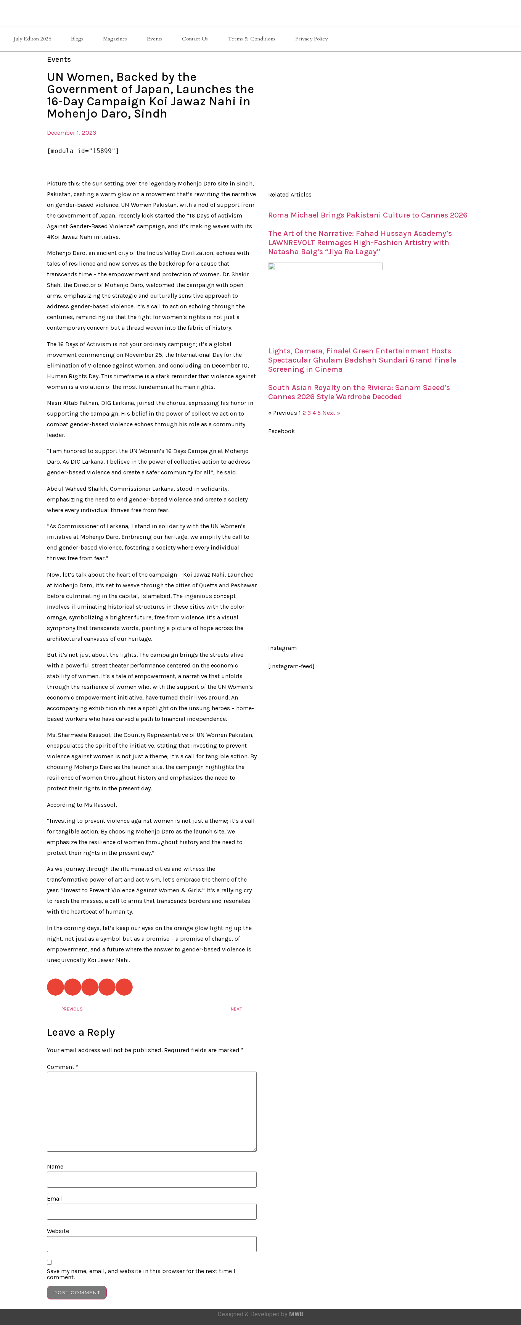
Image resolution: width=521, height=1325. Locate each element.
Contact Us (195, 38)
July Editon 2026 (32, 38)
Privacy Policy (311, 38)
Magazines (115, 38)
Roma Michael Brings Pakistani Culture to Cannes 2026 (368, 215)
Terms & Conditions (251, 38)
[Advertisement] (369, 120)
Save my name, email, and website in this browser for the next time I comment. (141, 1274)
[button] (55, 987)
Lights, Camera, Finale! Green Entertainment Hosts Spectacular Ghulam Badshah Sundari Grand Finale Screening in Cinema (362, 360)
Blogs (77, 38)
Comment (63, 1067)
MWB (296, 1314)
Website (58, 1231)
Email (55, 1199)
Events (154, 38)
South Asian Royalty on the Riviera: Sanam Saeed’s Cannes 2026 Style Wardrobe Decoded (359, 392)
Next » (331, 412)
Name (55, 1167)
